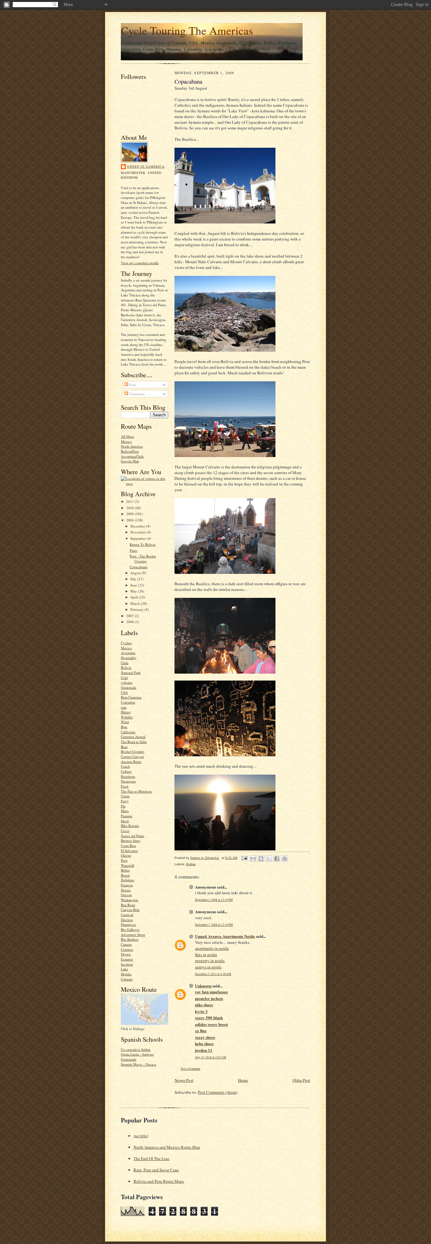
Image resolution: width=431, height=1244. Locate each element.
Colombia (128, 702)
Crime (125, 796)
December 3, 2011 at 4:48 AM (213, 974)
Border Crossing (133, 751)
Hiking (126, 712)
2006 (130, 621)
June (134, 585)
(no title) (140, 1136)
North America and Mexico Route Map (166, 1147)
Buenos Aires (130, 840)
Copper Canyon (132, 756)
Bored (125, 875)
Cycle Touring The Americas (187, 30)
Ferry (125, 801)
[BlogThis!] (261, 858)
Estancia (127, 885)
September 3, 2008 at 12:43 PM (214, 900)
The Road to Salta (134, 741)
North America (132, 446)
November (138, 532)
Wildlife (127, 717)
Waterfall (127, 865)
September (138, 538)
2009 (130, 513)
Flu (123, 806)
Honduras (128, 776)
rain (124, 707)
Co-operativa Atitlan (136, 1049)
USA (124, 692)
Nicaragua (128, 781)
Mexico (126, 441)
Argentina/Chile (132, 456)
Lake (124, 969)
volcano (127, 682)
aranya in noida (208, 967)
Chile (124, 662)
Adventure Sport (133, 934)
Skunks (126, 974)
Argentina (128, 652)
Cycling (126, 642)
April (134, 597)
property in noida (210, 960)
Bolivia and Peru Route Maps (158, 1181)
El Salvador (129, 850)
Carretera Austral (133, 736)
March (135, 603)
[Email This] (253, 858)
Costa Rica (128, 845)
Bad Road (128, 904)
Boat (124, 746)
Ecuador (127, 959)
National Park (131, 672)
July (133, 578)
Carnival (127, 914)
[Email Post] (244, 858)
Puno (133, 550)
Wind (125, 721)
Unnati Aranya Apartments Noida (225, 936)
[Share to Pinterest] (284, 858)
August (136, 572)
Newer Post (183, 1080)
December (138, 526)
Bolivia (126, 667)
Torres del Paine (132, 835)
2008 (130, 520)
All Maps (127, 436)
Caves (125, 830)
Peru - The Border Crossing (143, 558)
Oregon (126, 894)
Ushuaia (127, 979)
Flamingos (128, 924)
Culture (126, 771)
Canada (126, 944)
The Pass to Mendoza (136, 791)
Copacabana (138, 566)
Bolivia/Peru (130, 451)
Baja (124, 726)
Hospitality (129, 657)
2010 (130, 507)
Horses (126, 890)
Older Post (301, 1080)
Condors (127, 949)
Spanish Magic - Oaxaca (138, 1064)
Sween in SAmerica (146, 166)
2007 (130, 615)
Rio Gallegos (130, 929)
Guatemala (128, 687)
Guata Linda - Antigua (137, 1054)
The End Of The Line (151, 1158)
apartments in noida (212, 948)
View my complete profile (140, 262)
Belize (125, 870)
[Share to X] (269, 858)
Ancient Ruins (131, 761)
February (137, 609)
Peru (124, 860)
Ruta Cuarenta (131, 697)
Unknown (203, 986)
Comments (136, 393)
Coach (125, 766)
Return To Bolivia (143, 544)
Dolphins (127, 880)
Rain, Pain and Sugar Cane (156, 1170)
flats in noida (206, 954)
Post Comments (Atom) (217, 1092)
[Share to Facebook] (277, 858)
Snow (125, 820)
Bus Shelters (130, 939)
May (134, 591)
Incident (127, 964)
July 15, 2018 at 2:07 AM (210, 1057)
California (128, 731)
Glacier (126, 855)
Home (243, 1080)
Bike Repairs (130, 825)
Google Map (130, 461)
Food (124, 786)
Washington (129, 899)
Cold (124, 677)
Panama (126, 815)
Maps (125, 810)
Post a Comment (190, 1069)
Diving (126, 954)
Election (127, 919)
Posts (132, 384)
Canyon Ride (130, 909)
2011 (130, 501)
